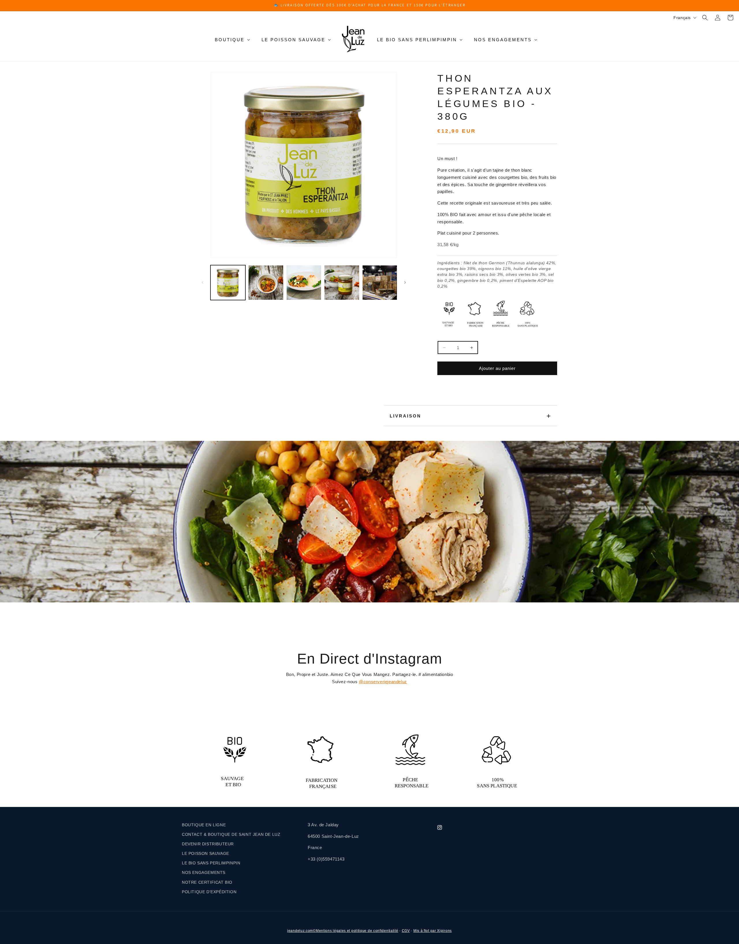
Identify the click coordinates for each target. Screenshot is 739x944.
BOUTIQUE (230, 39)
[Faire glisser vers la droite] (405, 282)
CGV (406, 931)
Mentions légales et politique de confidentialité (357, 931)
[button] (705, 17)
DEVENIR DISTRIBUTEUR (208, 844)
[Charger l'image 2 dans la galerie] (265, 282)
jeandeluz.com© (301, 931)
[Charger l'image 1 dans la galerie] (227, 282)
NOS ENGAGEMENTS (203, 872)
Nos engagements (503, 39)
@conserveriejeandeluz (383, 681)
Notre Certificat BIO (207, 882)
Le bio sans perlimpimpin (417, 39)
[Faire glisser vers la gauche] (202, 282)
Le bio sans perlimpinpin (211, 863)
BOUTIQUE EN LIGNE (204, 825)
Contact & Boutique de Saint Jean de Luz (231, 834)
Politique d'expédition (209, 891)
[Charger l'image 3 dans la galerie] (303, 282)
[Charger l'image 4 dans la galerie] (341, 282)
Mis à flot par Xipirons (432, 931)
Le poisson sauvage (293, 39)
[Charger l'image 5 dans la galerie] (379, 282)
